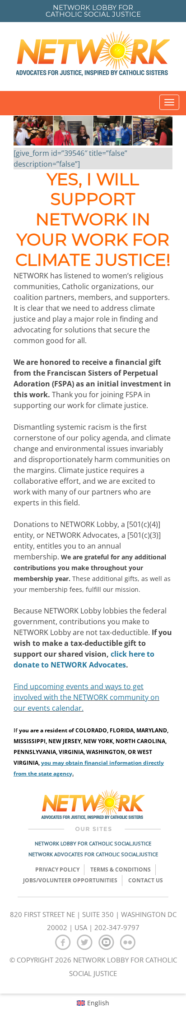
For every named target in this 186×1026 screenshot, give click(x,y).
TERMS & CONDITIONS (120, 869)
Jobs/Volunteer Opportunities (70, 880)
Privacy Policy (57, 869)
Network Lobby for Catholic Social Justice (93, 843)
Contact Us (145, 880)
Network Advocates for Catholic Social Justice (93, 854)
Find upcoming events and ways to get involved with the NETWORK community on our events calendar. (86, 697)
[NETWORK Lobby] (93, 56)
